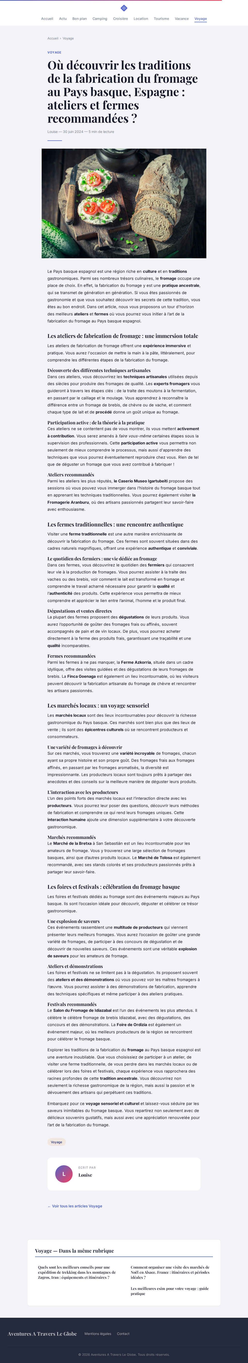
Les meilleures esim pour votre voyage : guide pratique (170, 1291)
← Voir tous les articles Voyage (74, 1206)
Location (141, 18)
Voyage (200, 18)
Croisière (120, 18)
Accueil (47, 18)
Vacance (182, 18)
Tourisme (161, 18)
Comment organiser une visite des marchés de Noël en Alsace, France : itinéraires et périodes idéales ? (170, 1272)
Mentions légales (98, 1334)
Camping (100, 18)
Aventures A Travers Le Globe (42, 1333)
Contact (123, 1334)
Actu (63, 18)
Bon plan (79, 18)
